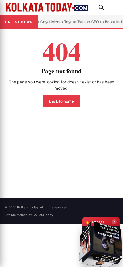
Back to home (61, 101)
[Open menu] (113, 7)
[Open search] (101, 7)
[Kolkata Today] (49, 7)
